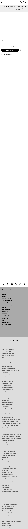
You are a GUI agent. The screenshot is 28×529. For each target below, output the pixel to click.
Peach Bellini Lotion (6, 525)
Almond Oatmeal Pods (7, 385)
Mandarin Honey (6, 376)
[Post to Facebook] (1, 54)
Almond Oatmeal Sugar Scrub (9, 478)
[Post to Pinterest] (4, 54)
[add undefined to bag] (21, 50)
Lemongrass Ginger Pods (7, 387)
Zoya (3, 320)
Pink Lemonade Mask (7, 364)
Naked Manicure (6, 322)
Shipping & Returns (6, 298)
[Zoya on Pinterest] (24, 284)
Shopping (4, 313)
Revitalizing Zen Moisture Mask (9, 519)
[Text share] (13, 54)
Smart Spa (4, 329)
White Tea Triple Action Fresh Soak (10, 421)
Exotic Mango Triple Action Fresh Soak (10, 425)
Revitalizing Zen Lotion (7, 527)
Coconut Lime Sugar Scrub (8, 349)
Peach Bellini (5, 449)
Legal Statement (6, 309)
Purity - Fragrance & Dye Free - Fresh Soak (11, 438)
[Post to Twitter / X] (3, 54)
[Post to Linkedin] (9, 54)
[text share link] (13, 54)
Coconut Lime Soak (6, 351)
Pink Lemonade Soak (6, 357)
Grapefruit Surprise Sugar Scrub (9, 468)
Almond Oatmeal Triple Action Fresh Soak (11, 415)
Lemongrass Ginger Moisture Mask (10, 491)
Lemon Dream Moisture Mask (8, 517)
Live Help (4, 294)
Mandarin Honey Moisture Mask (9, 510)
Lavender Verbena (6, 442)
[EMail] (11, 54)
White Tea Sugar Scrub (7, 472)
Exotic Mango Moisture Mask (8, 506)
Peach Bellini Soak (6, 444)
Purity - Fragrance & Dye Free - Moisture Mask (11, 521)
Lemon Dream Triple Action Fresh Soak (11, 436)
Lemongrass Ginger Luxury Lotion (9, 476)
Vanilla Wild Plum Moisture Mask (9, 504)
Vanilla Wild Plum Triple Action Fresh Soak (11, 423)
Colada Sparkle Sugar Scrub (8, 455)
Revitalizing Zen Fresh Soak (8, 440)
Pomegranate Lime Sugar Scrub (9, 461)
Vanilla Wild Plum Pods (7, 389)
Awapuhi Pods (5, 372)
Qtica (3, 326)
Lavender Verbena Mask (7, 495)
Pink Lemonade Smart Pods (8, 355)
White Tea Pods (5, 400)
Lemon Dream (5, 470)
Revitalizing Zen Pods (7, 374)
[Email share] (11, 54)
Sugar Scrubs (5, 457)
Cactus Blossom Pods (7, 383)
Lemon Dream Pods (6, 391)
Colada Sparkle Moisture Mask (9, 500)
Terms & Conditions (7, 300)
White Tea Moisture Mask (8, 502)
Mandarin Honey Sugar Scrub (8, 459)
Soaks (3, 410)
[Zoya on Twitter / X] (16, 284)
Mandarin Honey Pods (7, 396)
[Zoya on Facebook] (3, 284)
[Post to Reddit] (7, 54)
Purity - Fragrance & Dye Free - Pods (10, 370)
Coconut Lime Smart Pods (8, 353)
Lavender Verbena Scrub (7, 474)
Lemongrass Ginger (6, 493)
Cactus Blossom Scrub (7, 483)
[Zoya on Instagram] (7, 284)
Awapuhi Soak (5, 406)
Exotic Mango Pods (6, 393)
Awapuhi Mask (5, 487)
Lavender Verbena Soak (7, 417)
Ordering (4, 296)
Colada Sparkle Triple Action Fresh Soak (11, 419)
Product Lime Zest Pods (7, 404)
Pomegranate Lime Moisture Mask (10, 512)
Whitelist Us (5, 311)
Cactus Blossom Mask (7, 489)
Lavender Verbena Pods (7, 381)
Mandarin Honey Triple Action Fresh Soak (11, 432)
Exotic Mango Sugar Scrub (8, 466)
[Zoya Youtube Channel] (12, 284)
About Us (4, 307)
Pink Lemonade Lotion (7, 366)
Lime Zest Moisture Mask (7, 508)
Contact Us (4, 292)
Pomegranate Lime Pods (7, 402)
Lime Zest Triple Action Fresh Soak (10, 427)
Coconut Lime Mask (6, 347)
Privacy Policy (5, 302)
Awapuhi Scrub (5, 485)
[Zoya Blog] (20, 284)
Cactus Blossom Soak (7, 408)
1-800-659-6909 (6, 315)
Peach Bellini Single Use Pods (8, 368)
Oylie (3, 331)
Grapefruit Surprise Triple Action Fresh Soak (11, 434)
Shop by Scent (5, 379)
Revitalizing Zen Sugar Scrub (8, 451)
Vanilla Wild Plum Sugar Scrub (9, 453)
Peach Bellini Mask (6, 523)
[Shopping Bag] (26, 2)
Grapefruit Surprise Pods (7, 398)
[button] (8, 2)
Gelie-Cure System (6, 324)
